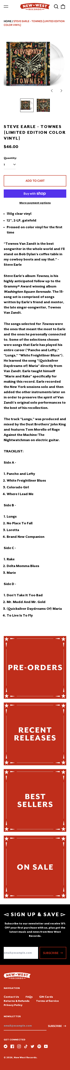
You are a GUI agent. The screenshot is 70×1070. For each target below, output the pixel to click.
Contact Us (11, 996)
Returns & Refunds (16, 1000)
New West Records (25, 1057)
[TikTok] (26, 1046)
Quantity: (10, 157)
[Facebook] (12, 1046)
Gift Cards (46, 996)
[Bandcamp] (5, 1046)
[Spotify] (39, 1046)
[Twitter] (32, 1046)
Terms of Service (47, 1000)
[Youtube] (46, 1046)
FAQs (29, 996)
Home (7, 21)
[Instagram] (19, 1046)
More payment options (35, 202)
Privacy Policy (13, 1004)
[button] (56, 6)
